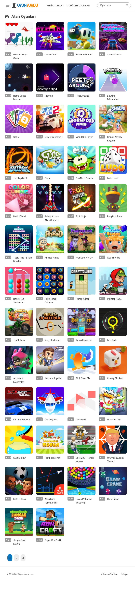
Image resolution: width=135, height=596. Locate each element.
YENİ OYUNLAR (55, 5)
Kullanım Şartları (109, 574)
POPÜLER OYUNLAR (78, 5)
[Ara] (127, 5)
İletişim (124, 574)
